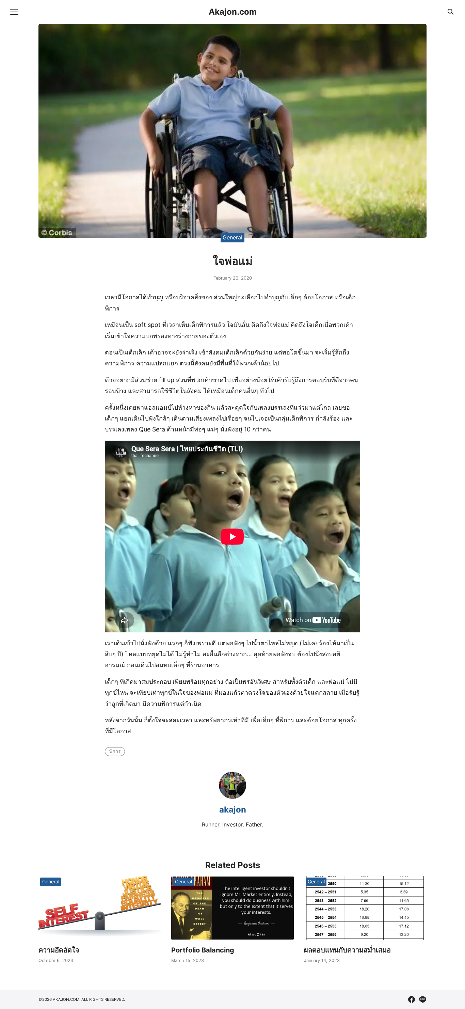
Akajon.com (233, 12)
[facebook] (411, 999)
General (232, 237)
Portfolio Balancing (202, 950)
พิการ (115, 751)
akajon (232, 810)
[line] (422, 999)
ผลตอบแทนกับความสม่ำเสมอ (347, 950)
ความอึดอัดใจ (58, 950)
